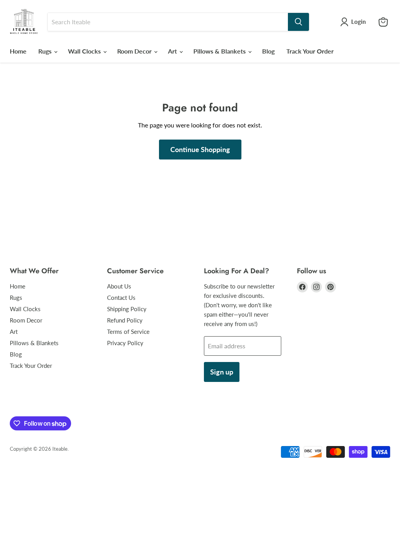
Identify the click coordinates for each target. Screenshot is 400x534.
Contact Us (121, 297)
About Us (119, 286)
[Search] (298, 22)
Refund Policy (125, 320)
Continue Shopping (200, 149)
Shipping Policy (126, 308)
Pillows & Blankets (220, 51)
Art (173, 51)
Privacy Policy (125, 342)
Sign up (221, 371)
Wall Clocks (85, 51)
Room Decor (135, 51)
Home (18, 51)
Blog (268, 51)
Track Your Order (310, 51)
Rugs (45, 51)
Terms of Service (128, 331)
